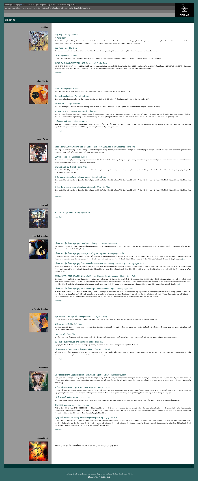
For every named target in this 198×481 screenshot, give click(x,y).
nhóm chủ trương (64, 5)
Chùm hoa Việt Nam (64, 121)
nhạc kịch (37, 8)
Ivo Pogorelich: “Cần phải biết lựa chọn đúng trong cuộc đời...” (82, 375)
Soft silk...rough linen (64, 212)
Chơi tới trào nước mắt (65, 405)
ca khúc (8, 8)
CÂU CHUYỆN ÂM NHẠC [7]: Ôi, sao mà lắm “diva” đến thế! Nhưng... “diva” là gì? (91, 264)
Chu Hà (108, 387)
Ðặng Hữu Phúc (82, 96)
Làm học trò (60, 334)
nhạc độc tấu (16, 8)
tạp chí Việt (52, 5)
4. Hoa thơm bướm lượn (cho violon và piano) (75, 187)
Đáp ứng (59, 35)
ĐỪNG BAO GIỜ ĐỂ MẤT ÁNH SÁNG (71, 63)
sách (45, 5)
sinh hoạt (8, 5)
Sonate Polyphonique (64, 96)
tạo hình (39, 5)
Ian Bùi (74, 56)
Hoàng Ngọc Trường (70, 89)
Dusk (57, 89)
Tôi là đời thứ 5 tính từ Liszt (67, 397)
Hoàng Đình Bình (72, 35)
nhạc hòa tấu (27, 8)
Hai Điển (73, 48)
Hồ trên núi (60, 104)
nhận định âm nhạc (49, 8)
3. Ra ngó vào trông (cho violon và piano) (73, 177)
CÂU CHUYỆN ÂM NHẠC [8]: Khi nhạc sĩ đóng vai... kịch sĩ (81, 254)
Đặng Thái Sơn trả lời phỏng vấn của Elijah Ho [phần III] (79, 418)
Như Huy (99, 342)
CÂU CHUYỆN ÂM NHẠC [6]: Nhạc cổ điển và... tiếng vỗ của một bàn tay (87, 276)
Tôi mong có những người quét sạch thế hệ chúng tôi (78, 349)
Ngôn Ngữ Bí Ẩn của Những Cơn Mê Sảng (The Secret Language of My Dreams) (90, 147)
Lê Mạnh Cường (100, 317)
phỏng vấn (76, 8)
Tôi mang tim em (62, 56)
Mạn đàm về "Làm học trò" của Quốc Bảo (73, 317)
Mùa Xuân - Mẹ (61, 48)
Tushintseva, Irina (118, 375)
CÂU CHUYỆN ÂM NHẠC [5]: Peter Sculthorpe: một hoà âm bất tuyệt (85, 289)
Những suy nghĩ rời (64, 324)
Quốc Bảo (77, 324)
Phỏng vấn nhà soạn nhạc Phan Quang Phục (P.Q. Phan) (79, 387)
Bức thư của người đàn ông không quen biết (74, 342)
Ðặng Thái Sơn (111, 418)
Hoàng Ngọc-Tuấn (82, 212)
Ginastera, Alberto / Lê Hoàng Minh (83, 111)
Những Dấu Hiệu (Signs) (66, 167)
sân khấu (31, 5)
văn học (16, 5)
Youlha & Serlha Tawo (98, 63)
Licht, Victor (85, 397)
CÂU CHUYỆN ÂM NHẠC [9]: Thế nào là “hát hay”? (78, 243)
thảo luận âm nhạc (64, 8)
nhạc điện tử (85, 8)
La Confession (61, 157)
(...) (84, 249)
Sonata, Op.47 (61, 111)
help (73, 5)
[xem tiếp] (58, 72)
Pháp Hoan (61, 38)
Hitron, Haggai (83, 405)
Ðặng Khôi (131, 147)
